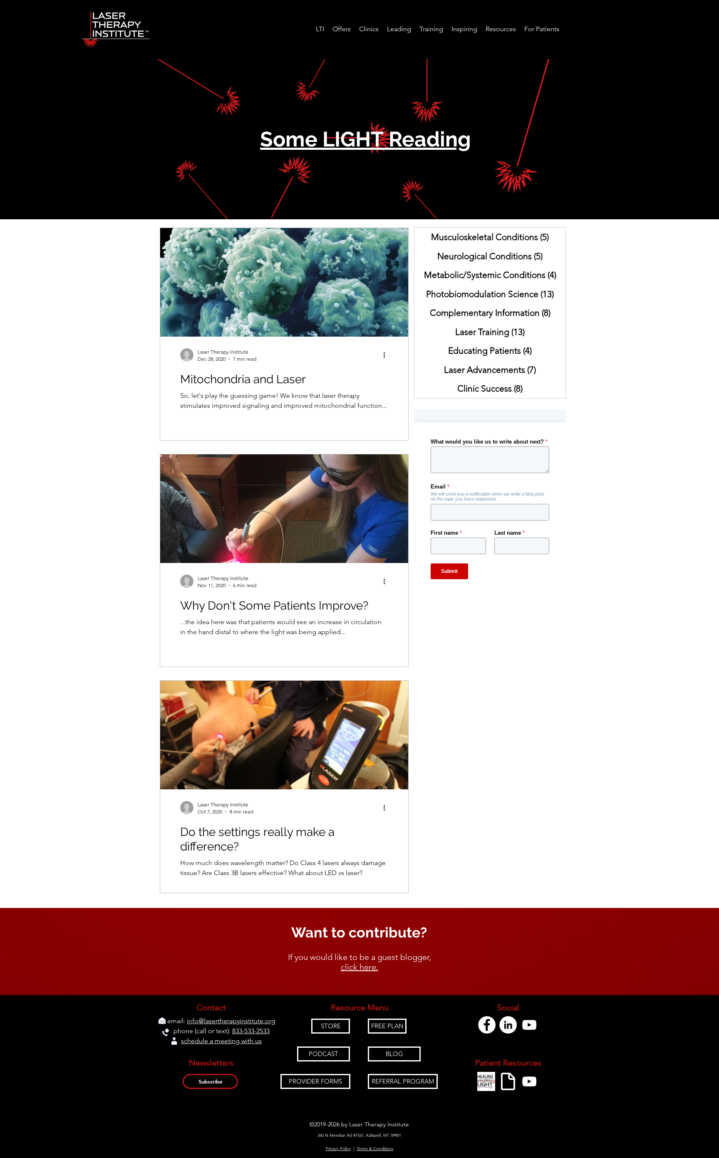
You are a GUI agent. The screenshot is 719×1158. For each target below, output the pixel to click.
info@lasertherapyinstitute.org (231, 1021)
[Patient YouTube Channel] (529, 1081)
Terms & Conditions (375, 1148)
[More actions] (387, 355)
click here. (359, 967)
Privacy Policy (338, 1148)
